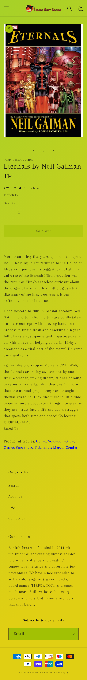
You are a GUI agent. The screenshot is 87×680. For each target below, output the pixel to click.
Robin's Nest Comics (37, 672)
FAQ (11, 507)
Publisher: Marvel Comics (56, 447)
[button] (6, 8)
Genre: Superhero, (19, 447)
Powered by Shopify (58, 672)
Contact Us (16, 518)
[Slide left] (33, 151)
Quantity (10, 203)
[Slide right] (53, 151)
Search (13, 485)
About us (15, 496)
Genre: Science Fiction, (55, 441)
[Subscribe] (72, 634)
